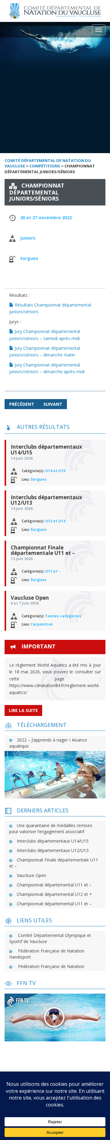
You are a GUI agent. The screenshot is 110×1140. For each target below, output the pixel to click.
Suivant (52, 404)
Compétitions (44, 166)
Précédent (21, 404)
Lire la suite (23, 710)
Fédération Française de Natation (51, 966)
